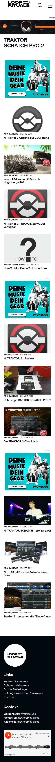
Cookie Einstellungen (16, 689)
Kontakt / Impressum (16, 681)
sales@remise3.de (25, 713)
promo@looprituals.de (26, 717)
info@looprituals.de (28, 721)
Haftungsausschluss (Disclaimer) (23, 693)
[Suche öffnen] (40, 5)
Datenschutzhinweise (16, 685)
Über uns (9, 697)
